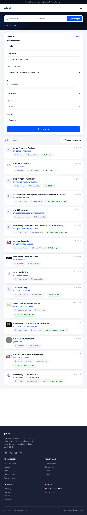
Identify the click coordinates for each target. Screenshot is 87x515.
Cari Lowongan (10, 463)
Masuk (47, 470)
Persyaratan (9, 492)
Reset (78, 36)
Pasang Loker (50, 463)
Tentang (7, 488)
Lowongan (75, 18)
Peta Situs (8, 499)
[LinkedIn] (6, 453)
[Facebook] (16, 453)
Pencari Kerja (9, 478)
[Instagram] (21, 453)
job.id (7, 433)
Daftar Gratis (9, 474)
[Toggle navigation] (81, 8)
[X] (11, 453)
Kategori (7, 467)
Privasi (7, 496)
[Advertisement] (43, 405)
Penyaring (44, 129)
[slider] (8, 87)
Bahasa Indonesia (53, 488)
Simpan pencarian (73, 140)
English (49, 492)
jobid (7, 8)
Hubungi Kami (51, 474)
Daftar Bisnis (50, 467)
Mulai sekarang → (55, 2)
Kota (6, 470)
